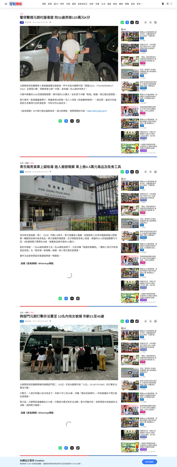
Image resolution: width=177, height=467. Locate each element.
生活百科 (143, 150)
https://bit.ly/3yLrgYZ (97, 111)
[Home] (16, 4)
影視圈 (143, 63)
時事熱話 (143, 88)
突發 (142, 38)
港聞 (27, 163)
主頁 (21, 14)
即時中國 (143, 50)
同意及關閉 (149, 462)
